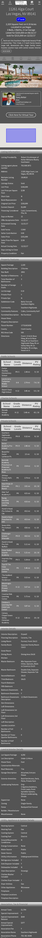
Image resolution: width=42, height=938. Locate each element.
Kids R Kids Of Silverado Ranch (8, 474)
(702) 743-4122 (20, 104)
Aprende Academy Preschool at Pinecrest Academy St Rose (7, 458)
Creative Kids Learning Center (7, 571)
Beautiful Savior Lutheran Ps (8, 447)
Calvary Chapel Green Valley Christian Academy (8, 592)
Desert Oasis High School (7, 386)
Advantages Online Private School (7, 563)
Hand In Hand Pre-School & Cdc (7, 495)
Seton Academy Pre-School (8, 441)
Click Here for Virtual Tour (21, 114)
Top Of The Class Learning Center (7, 546)
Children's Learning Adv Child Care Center (7, 581)
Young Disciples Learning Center (8, 487)
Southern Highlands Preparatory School (7, 433)
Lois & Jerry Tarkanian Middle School (7, 379)
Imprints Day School (7, 539)
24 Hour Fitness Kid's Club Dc (8, 468)
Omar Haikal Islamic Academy (7, 532)
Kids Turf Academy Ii (6, 480)
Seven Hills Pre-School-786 (8, 511)
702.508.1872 (26, 165)
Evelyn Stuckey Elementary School (8, 371)
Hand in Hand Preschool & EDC (7, 504)
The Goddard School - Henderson (7, 555)
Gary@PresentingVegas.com (23, 102)
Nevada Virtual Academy (5, 408)
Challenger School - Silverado (6, 518)
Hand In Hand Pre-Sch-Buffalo (8, 525)
